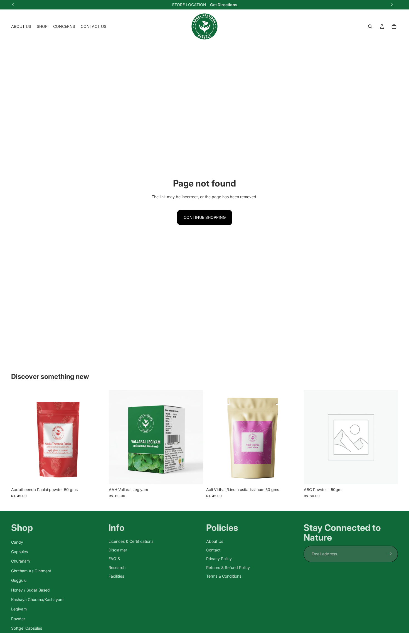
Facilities (116, 576)
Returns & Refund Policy (228, 567)
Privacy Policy (219, 558)
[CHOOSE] (194, 476)
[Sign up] (389, 554)
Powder (18, 618)
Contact (213, 550)
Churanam (20, 561)
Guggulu (18, 580)
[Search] (370, 26)
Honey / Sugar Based (30, 590)
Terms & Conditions (223, 576)
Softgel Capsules (26, 628)
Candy (17, 542)
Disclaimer (118, 550)
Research (117, 567)
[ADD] (97, 476)
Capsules (19, 551)
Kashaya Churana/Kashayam (37, 599)
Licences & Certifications (131, 541)
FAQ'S (114, 558)
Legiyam (19, 609)
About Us (214, 541)
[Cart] (394, 26)
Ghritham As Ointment (31, 570)
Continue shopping (205, 217)
